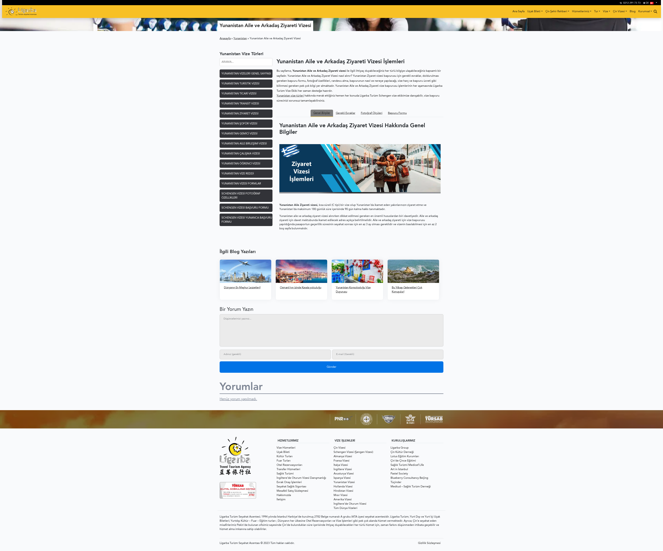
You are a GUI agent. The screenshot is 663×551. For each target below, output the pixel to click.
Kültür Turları (285, 456)
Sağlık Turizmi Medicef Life (407, 465)
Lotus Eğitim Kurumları (405, 456)
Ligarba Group (400, 448)
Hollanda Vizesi (343, 486)
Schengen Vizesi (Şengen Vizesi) (353, 452)
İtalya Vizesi (341, 465)
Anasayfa (225, 38)
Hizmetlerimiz (580, 11)
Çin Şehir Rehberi (556, 11)
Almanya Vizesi (343, 456)
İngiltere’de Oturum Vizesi (350, 504)
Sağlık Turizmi (285, 473)
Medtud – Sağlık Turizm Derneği (411, 486)
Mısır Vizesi (341, 495)
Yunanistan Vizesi (344, 482)
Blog (633, 11)
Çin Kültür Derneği (402, 452)
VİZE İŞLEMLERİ (345, 440)
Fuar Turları (284, 460)
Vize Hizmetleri (286, 448)
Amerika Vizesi (343, 499)
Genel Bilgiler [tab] (321, 113)
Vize (605, 11)
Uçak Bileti (533, 11)
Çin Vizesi (619, 11)
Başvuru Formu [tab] (397, 113)
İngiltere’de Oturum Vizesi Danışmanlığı (301, 478)
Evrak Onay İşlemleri (289, 482)
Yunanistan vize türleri (290, 95)
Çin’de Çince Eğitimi (403, 460)
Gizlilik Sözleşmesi (429, 543)
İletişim (281, 499)
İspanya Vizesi (342, 478)
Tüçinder (396, 482)
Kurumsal (644, 11)
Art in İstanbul (399, 469)
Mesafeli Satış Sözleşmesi (292, 491)
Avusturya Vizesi (344, 473)
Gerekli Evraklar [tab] (345, 113)
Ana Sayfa (518, 11)
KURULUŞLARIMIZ (403, 440)
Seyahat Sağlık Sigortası (291, 486)
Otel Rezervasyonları (289, 465)
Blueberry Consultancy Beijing (409, 478)
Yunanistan (240, 38)
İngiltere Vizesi (343, 469)
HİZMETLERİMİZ (288, 440)
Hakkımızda (284, 495)
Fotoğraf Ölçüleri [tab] (371, 113)
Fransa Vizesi (341, 460)
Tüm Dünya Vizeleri (345, 508)
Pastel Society (399, 473)
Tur (596, 11)
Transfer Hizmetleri (288, 469)
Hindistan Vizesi (343, 491)
